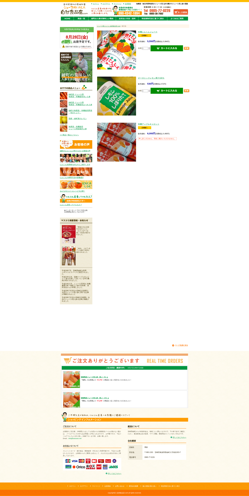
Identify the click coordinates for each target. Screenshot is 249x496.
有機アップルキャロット (148, 124)
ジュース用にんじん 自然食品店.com (108, 26)
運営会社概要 (133, 486)
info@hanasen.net (74, 438)
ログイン (96, 4)
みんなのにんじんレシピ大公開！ (72, 191)
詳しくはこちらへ (114, 473)
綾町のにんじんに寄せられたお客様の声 (75, 151)
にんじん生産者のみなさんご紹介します (75, 164)
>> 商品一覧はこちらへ (69, 135)
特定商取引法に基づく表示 (170, 486)
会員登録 (128, 4)
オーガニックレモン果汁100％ (151, 78)
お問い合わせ (119, 486)
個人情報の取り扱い (150, 486)
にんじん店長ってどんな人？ (71, 205)
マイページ (117, 4)
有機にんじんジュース (147, 32)
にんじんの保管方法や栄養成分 (72, 177)
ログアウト (106, 4)
